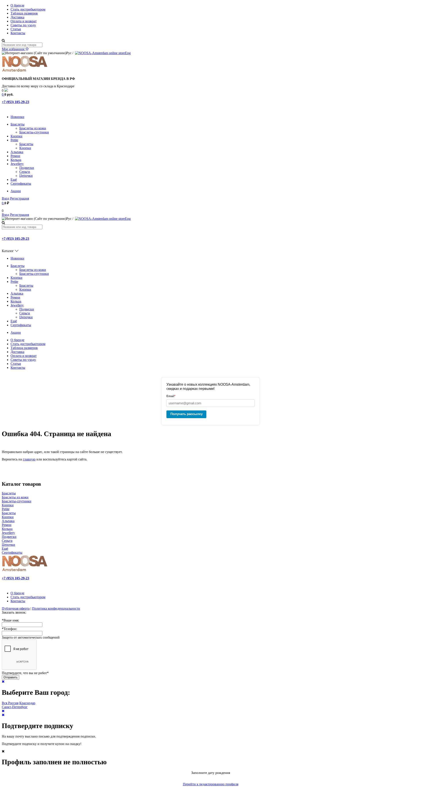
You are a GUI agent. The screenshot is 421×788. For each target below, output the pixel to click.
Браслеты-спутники (34, 132)
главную (29, 459)
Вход (5, 198)
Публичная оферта (16, 608)
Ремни (15, 156)
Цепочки (26, 175)
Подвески (26, 168)
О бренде (17, 5)
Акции (16, 191)
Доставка (17, 17)
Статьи (16, 29)
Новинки (17, 117)
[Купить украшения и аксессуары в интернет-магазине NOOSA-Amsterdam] (25, 571)
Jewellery (17, 164)
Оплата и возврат (24, 21)
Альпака (17, 152)
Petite (14, 140)
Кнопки (16, 136)
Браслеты (18, 124)
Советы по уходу (23, 25)
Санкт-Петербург (15, 707)
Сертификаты (21, 183)
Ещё (14, 179)
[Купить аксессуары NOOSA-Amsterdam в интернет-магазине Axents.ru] (25, 71)
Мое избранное (13, 49)
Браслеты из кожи (32, 128)
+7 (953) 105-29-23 (15, 102)
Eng (128, 53)
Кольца (16, 160)
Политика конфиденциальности (56, 608)
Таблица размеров (24, 13)
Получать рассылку (186, 414)
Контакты (18, 33)
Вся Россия (10, 703)
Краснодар (27, 703)
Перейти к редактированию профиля (210, 784)
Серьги (24, 172)
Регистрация (19, 198)
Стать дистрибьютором (28, 9)
